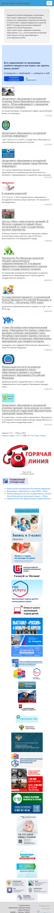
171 (20, 435)
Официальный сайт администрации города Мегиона (28, 498)
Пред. (12, 435)
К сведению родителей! (14, 193)
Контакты (45, 908)
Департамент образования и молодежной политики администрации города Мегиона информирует (25, 163)
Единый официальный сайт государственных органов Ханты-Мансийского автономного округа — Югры (29, 494)
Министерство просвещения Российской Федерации (28, 488)
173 (27, 435)
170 (17, 435)
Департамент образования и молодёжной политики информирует (24, 134)
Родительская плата (27, 510)
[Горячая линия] (27, 456)
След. (36, 435)
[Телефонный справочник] (27, 481)
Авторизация (44, 905)
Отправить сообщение (14, 78)
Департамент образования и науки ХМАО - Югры (27, 491)
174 (31, 435)
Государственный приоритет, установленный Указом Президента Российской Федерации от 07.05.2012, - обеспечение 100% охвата (27, 300)
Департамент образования (16, 3)
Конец (43, 435)
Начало (5, 435)
